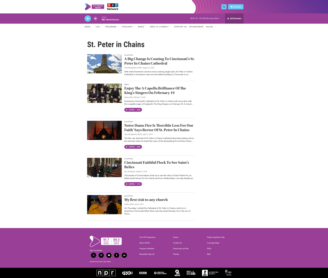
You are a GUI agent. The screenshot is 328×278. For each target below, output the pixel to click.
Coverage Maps (213, 243)
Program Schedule (146, 248)
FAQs (209, 248)
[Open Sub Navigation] (92, 27)
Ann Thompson (129, 172)
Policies (176, 254)
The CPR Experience (147, 237)
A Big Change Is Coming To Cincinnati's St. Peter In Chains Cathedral (159, 61)
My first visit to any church (146, 199)
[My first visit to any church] (104, 204)
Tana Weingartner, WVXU (133, 68)
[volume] (95, 18)
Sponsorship (196, 26)
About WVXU (144, 243)
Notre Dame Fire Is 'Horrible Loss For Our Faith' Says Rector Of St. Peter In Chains (158, 127)
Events (175, 237)
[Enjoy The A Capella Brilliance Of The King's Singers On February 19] (104, 93)
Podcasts (127, 26)
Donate (237, 6)
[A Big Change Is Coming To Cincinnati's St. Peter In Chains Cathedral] (104, 63)
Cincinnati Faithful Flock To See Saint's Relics (156, 164)
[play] (88, 18)
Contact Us (177, 243)
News (87, 26)
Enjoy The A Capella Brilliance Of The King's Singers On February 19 (155, 90)
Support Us (180, 26)
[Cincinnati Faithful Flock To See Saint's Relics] (104, 167)
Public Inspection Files (216, 237)
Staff (208, 254)
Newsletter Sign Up (147, 254)
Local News (128, 55)
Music (126, 84)
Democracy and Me (180, 248)
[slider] (99, 18)
